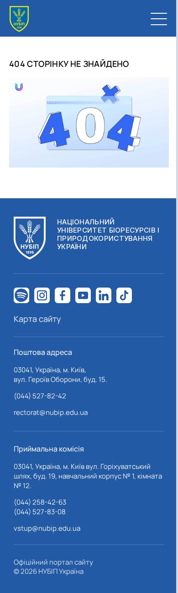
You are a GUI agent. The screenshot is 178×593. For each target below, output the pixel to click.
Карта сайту (37, 319)
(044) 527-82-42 (40, 396)
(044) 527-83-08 (40, 512)
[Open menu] (159, 19)
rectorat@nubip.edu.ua (51, 412)
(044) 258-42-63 (40, 502)
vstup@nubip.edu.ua (47, 528)
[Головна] (19, 19)
